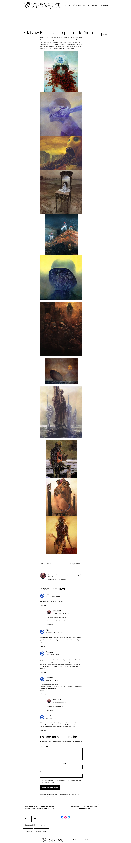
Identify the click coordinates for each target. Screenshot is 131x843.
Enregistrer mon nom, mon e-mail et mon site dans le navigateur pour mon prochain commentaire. (61, 781)
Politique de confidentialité (80, 840)
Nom (41, 763)
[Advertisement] (65, 20)
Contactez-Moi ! (30, 825)
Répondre (43, 605)
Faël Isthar (57, 611)
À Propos (37, 819)
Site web (42, 772)
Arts (81, 563)
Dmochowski (51, 716)
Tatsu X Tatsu (103, 5)
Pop (69, 5)
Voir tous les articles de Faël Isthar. (57, 579)
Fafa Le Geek (77, 5)
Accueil (27, 819)
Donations (28, 831)
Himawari (86, 5)
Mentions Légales (41, 831)
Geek (64, 5)
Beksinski (80, 565)
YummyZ (94, 5)
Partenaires (43, 825)
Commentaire (44, 746)
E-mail (64, 763)
